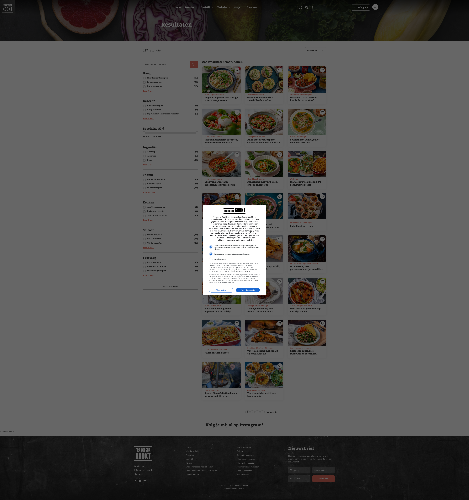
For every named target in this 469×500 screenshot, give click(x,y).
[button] (234, 259)
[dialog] (234, 250)
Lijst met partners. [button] (243, 271)
